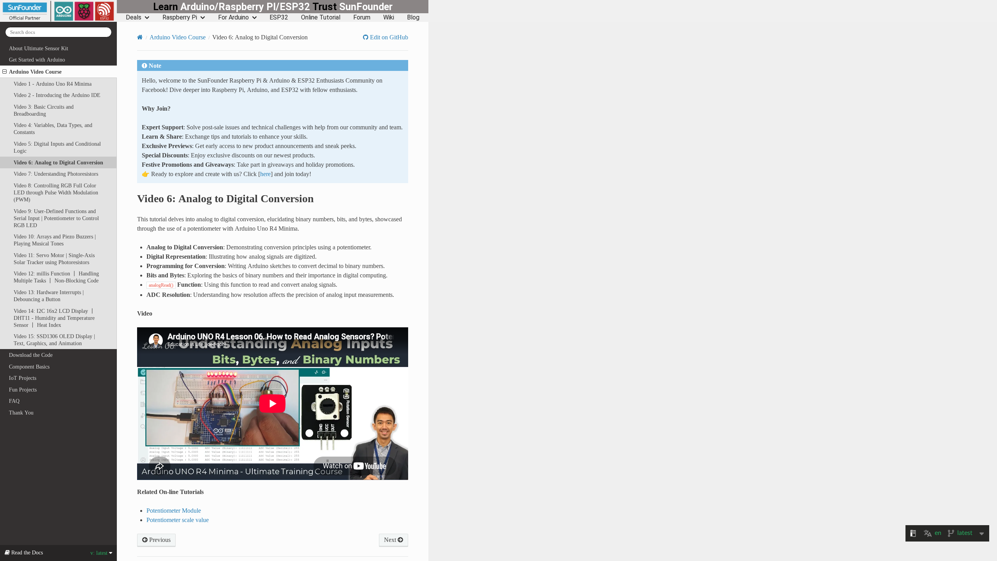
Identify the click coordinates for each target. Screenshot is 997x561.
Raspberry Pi (179, 17)
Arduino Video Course (35, 71)
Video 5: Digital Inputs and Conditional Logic (57, 147)
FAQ (14, 401)
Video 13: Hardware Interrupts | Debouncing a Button (49, 295)
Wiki (388, 17)
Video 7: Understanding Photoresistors (56, 173)
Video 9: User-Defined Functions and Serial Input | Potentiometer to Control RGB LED (56, 218)
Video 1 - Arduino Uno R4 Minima (53, 83)
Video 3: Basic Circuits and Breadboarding (44, 110)
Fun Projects (23, 389)
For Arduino (233, 17)
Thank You (21, 412)
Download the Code (31, 355)
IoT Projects (22, 378)
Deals (133, 17)
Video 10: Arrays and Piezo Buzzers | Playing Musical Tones (55, 240)
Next (391, 539)
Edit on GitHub (388, 37)
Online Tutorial (320, 17)
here (265, 174)
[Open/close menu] (4, 71)
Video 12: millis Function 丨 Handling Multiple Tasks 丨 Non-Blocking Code (56, 277)
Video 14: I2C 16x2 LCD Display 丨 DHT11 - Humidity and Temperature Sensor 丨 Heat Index (54, 318)
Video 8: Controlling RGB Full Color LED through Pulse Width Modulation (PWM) (56, 192)
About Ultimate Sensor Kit (38, 48)
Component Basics (29, 366)
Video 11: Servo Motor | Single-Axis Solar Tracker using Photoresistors (54, 258)
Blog (413, 17)
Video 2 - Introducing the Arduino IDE (57, 95)
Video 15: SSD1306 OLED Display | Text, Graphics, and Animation (54, 339)
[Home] (140, 37)
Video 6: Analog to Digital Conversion (58, 162)
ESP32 (279, 17)
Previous (159, 539)
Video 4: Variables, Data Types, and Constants (53, 128)
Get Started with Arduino (37, 59)
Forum (361, 17)
